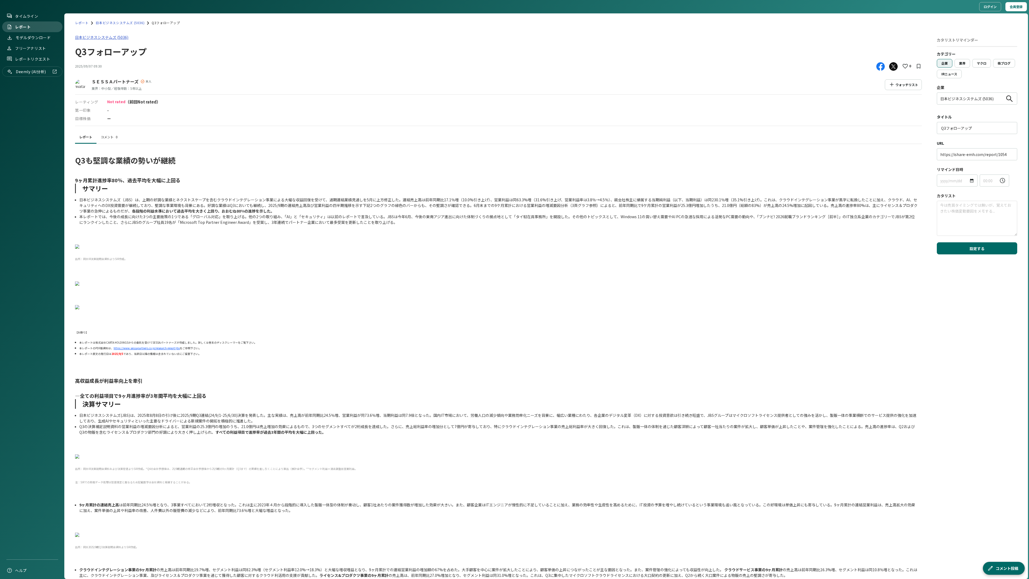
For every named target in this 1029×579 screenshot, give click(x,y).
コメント (109, 137)
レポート (81, 22)
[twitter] (893, 66)
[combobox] (970, 98)
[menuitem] (32, 16)
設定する (977, 248)
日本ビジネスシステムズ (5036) (120, 22)
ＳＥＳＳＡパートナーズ (115, 81)
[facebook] (880, 66)
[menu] (32, 293)
